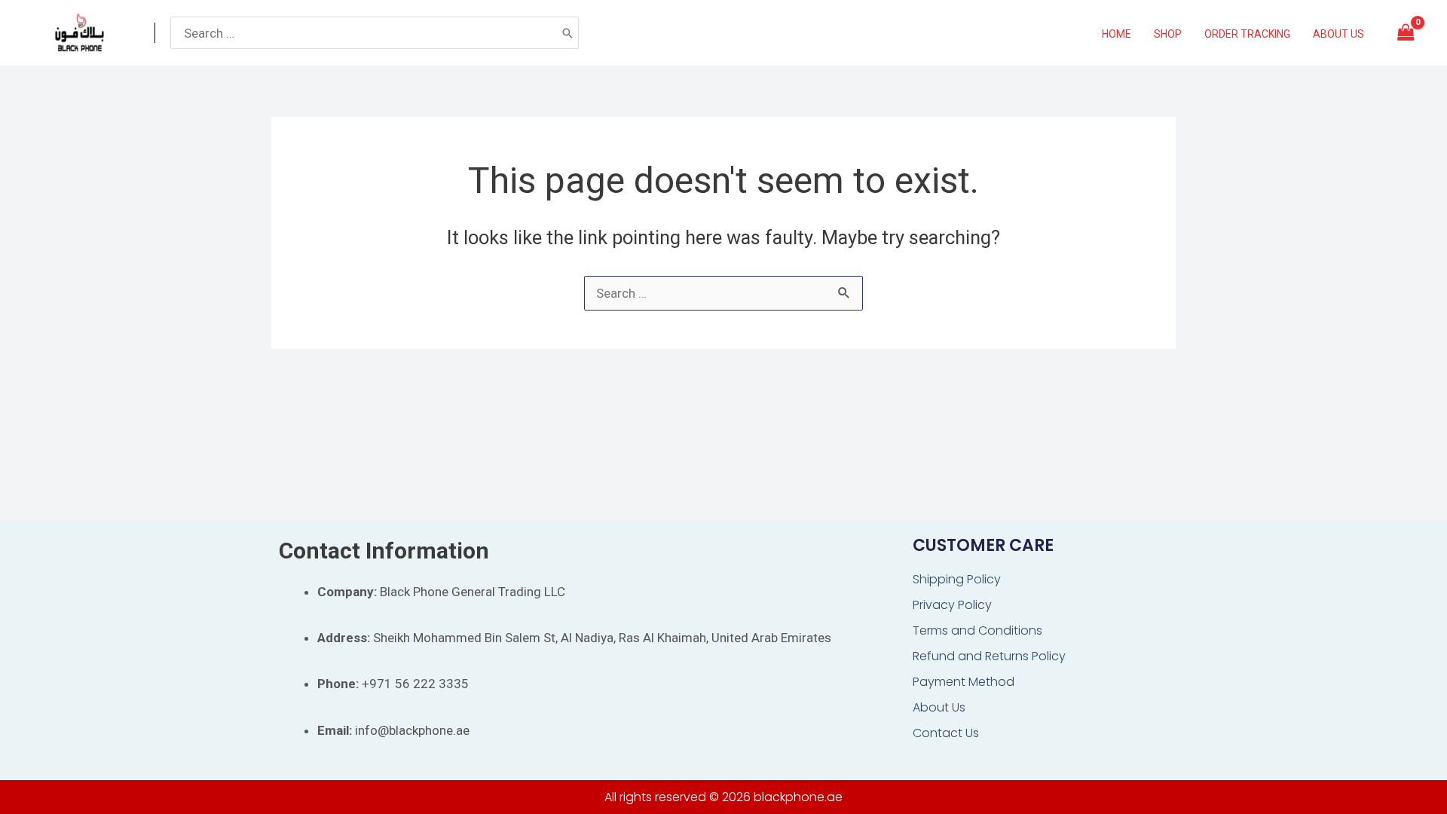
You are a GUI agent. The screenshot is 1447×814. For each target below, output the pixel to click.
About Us (939, 707)
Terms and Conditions (977, 630)
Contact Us (946, 733)
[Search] (567, 32)
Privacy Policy (952, 605)
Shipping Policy (957, 579)
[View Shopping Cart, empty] (1405, 33)
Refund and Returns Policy (989, 656)
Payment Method (963, 681)
